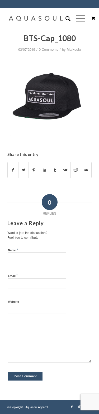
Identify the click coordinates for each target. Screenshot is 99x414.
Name (13, 249)
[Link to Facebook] (72, 407)
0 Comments (48, 49)
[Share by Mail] (86, 170)
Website (13, 302)
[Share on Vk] (65, 170)
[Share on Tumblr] (55, 170)
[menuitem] (65, 18)
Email (13, 275)
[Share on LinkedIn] (44, 170)
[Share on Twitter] (23, 170)
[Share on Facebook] (13, 170)
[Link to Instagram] (80, 407)
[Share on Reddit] (76, 170)
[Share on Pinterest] (34, 170)
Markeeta (74, 49)
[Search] (65, 18)
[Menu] (77, 18)
